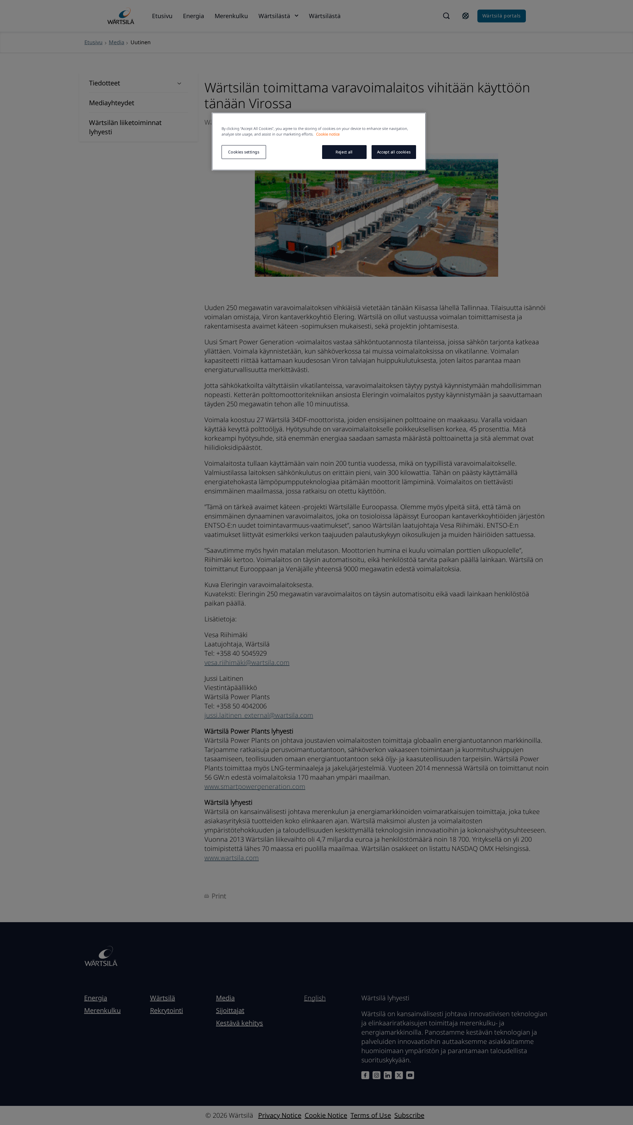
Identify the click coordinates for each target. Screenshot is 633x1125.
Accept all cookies (393, 151)
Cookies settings (243, 151)
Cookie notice (328, 134)
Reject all (344, 151)
